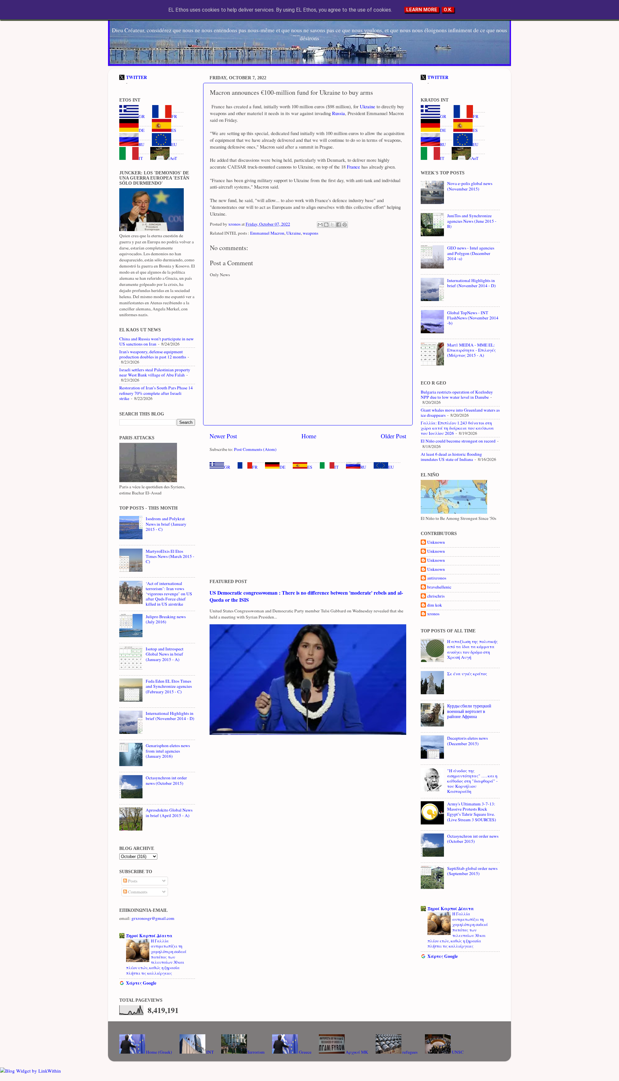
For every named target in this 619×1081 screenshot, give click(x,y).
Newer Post (223, 436)
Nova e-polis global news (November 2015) (469, 185)
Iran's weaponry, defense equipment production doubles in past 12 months (152, 354)
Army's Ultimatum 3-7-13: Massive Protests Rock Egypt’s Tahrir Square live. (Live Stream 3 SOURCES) (471, 812)
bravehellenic (439, 587)
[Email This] (320, 224)
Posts (132, 881)
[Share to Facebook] (338, 224)
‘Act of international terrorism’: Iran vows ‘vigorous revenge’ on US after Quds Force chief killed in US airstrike (169, 593)
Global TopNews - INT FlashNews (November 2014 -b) (472, 318)
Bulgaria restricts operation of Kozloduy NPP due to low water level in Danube (457, 394)
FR (255, 467)
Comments (137, 892)
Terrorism (256, 1052)
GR (227, 467)
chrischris (436, 596)
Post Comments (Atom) (255, 449)
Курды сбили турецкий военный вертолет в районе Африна (469, 711)
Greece (304, 1052)
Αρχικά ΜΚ (356, 1052)
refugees (409, 1052)
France (353, 166)
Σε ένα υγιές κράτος (467, 674)
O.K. (448, 10)
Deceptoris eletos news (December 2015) (467, 740)
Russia (338, 113)
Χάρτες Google (141, 983)
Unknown (436, 542)
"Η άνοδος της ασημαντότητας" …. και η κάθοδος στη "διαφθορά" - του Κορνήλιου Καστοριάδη (472, 781)
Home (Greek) (158, 1052)
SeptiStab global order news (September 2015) (472, 870)
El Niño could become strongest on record (458, 441)
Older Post (393, 436)
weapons (310, 233)
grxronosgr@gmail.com (153, 918)
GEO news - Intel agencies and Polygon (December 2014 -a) (470, 253)
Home (308, 436)
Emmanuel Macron (267, 233)
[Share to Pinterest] (344, 224)
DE (282, 467)
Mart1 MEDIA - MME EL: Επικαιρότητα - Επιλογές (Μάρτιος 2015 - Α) (471, 350)
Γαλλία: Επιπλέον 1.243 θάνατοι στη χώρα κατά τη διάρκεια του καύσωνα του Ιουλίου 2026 (457, 428)
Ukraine (367, 106)
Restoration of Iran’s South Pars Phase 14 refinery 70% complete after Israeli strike (156, 393)
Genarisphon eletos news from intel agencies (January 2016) (168, 751)
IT (336, 467)
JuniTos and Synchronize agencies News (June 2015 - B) (471, 221)
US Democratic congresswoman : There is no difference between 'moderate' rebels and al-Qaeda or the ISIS (306, 596)
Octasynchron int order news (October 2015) (166, 780)
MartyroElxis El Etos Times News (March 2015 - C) (170, 556)
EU (391, 467)
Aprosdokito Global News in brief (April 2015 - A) (169, 812)
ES (309, 467)
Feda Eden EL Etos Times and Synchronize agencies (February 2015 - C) (169, 686)
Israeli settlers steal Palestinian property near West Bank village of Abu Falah (154, 372)
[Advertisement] (308, 524)
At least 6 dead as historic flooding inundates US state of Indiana (451, 456)
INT (209, 1052)
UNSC (457, 1052)
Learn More (421, 10)
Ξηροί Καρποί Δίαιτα (149, 935)
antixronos (436, 578)
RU (363, 467)
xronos (433, 614)
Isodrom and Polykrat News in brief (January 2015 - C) (166, 524)
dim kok (434, 605)
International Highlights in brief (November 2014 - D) (170, 715)
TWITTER (136, 77)
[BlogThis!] (326, 224)
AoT (173, 158)
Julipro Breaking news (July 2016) (166, 619)
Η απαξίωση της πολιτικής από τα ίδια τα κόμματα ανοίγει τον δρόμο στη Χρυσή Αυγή (472, 649)
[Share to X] (332, 224)
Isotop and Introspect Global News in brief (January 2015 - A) (164, 654)
